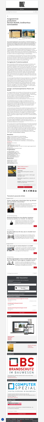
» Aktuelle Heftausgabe (32, 345)
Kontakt (31, 419)
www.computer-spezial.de (13, 397)
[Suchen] (36, 12)
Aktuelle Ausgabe (11, 336)
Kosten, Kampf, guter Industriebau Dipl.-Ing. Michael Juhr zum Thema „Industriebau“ (21, 201)
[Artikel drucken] (36, 190)
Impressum (27, 419)
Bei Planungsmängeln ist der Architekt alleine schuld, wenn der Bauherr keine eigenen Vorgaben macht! (22, 259)
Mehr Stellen (22, 312)
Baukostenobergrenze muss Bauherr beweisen (20, 217)
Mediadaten (10, 337)
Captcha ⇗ (26, 289)
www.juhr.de (9, 141)
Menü (22, 9)
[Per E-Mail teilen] (33, 190)
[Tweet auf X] (26, 191)
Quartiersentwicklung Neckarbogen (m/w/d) (17, 307)
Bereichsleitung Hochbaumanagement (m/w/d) (18, 298)
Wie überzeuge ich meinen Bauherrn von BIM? (20, 246)
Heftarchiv (10, 339)
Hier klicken (23, 288)
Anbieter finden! (22, 413)
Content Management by (11, 420)
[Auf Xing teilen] (29, 191)
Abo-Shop (9, 338)
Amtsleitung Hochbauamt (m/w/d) (15, 303)
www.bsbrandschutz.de (12, 377)
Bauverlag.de (34, 420)
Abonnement (20, 187)
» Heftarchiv (30, 346)
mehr (35, 209)
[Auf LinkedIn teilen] (31, 191)
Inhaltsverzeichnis (28, 187)
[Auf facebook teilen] (24, 191)
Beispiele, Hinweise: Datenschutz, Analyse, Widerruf (16, 293)
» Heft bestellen (31, 347)
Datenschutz (21, 419)
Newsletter (9, 419)
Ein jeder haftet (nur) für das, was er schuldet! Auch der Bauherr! (21, 232)
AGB (18, 419)
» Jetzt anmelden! (22, 291)
